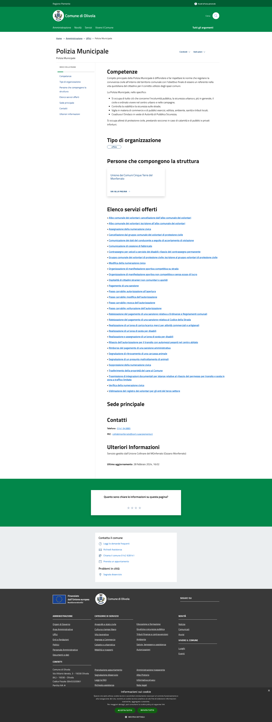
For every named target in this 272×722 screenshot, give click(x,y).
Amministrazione (74, 38)
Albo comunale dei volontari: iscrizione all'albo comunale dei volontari (147, 223)
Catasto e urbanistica (105, 644)
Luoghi (181, 648)
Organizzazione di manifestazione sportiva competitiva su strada (143, 269)
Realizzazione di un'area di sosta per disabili (132, 331)
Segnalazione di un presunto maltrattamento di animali (139, 359)
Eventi (181, 653)
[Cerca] (215, 15)
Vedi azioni (198, 51)
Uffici (88, 38)
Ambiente (141, 639)
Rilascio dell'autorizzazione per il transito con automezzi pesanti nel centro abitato (153, 342)
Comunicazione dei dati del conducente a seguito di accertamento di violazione (151, 240)
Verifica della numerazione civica (126, 385)
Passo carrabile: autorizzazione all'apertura (132, 291)
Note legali (142, 685)
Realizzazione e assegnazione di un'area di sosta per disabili (141, 336)
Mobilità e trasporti (104, 649)
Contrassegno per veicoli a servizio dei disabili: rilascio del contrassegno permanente (154, 252)
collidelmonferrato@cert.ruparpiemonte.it (132, 434)
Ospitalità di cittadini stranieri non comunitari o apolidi (138, 280)
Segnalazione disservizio (106, 675)
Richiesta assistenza (104, 685)
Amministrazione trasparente (151, 669)
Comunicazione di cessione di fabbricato (130, 246)
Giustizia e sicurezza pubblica (151, 629)
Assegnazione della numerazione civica (130, 229)
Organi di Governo (61, 624)
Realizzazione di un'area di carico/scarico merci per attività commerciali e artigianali (154, 325)
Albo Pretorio (143, 675)
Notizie (181, 624)
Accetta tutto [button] (125, 710)
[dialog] (136, 705)
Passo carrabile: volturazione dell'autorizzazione (135, 308)
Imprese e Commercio (105, 639)
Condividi (183, 51)
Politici (56, 644)
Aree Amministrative (63, 629)
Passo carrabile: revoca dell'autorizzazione (132, 303)
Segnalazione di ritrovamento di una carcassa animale (138, 353)
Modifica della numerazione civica (127, 263)
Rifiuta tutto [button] (147, 710)
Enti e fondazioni (61, 639)
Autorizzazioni (143, 649)
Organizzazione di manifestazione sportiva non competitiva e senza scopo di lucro (153, 274)
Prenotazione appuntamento (108, 669)
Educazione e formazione (149, 624)
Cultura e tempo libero (105, 629)
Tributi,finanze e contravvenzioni (152, 634)
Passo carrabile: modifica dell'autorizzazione (133, 297)
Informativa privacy (146, 680)
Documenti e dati (61, 654)
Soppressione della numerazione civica (130, 365)
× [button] (269, 691)
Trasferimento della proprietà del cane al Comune (136, 370)
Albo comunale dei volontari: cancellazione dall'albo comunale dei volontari (150, 218)
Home (59, 38)
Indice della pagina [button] (68, 67)
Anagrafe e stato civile (105, 624)
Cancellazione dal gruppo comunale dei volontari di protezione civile (146, 235)
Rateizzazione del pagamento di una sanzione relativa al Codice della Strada (150, 320)
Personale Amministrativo (65, 649)
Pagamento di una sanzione (124, 286)
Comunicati (183, 629)
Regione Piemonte (61, 3)
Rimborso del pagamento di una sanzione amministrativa (140, 348)
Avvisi (181, 634)
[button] (136, 717)
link (163, 704)
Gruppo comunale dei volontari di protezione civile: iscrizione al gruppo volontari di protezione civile (163, 257)
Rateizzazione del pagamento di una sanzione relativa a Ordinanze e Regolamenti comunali (158, 314)
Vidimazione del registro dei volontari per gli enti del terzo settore (144, 391)
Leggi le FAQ (101, 680)
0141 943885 (123, 428)
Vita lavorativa (102, 634)
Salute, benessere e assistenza (151, 644)
